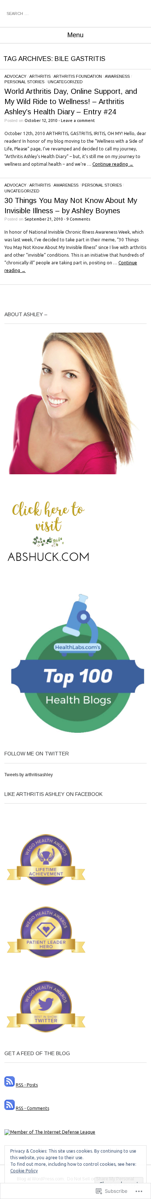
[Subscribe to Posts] (9, 1085)
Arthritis (40, 76)
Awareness (117, 76)
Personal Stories (24, 82)
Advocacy (15, 76)
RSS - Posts (27, 1085)
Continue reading (112, 164)
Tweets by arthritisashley (28, 774)
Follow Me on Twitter (36, 753)
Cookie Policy (24, 1170)
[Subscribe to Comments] (9, 1108)
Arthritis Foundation (78, 76)
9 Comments (78, 219)
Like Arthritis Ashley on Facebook (53, 794)
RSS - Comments (32, 1108)
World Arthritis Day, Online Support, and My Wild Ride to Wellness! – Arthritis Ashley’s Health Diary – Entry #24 (70, 101)
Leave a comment (78, 120)
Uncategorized (65, 82)
